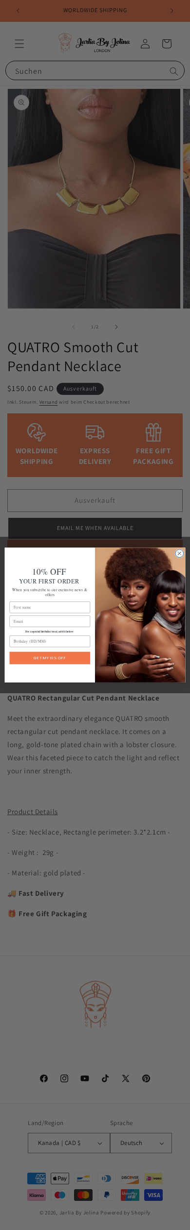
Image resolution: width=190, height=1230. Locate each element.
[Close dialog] (179, 553)
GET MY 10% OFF (50, 658)
